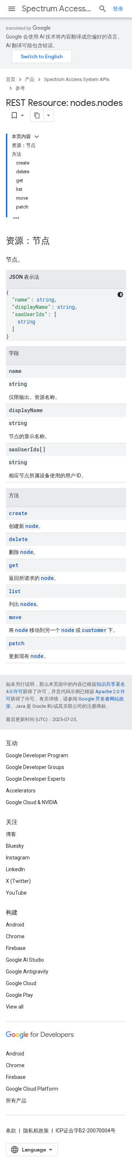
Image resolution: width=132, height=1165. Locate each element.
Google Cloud (21, 983)
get (13, 565)
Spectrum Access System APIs (57, 9)
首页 (10, 79)
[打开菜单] (11, 9)
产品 (29, 79)
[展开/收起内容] (36, 136)
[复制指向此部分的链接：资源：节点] (57, 241)
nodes (28, 603)
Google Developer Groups (35, 767)
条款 (11, 1130)
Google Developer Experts (35, 779)
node (31, 525)
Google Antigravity (27, 971)
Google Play (19, 995)
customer (94, 629)
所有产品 (16, 1100)
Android (15, 925)
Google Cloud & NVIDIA (32, 802)
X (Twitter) (18, 881)
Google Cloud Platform (32, 1089)
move (15, 617)
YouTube (16, 893)
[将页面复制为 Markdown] (37, 115)
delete (18, 539)
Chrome (15, 936)
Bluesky (15, 846)
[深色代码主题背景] (120, 294)
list (15, 591)
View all (14, 1007)
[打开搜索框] (102, 8)
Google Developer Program (37, 755)
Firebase (16, 948)
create (18, 513)
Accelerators (21, 791)
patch (17, 643)
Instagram (18, 858)
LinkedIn (15, 869)
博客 (11, 834)
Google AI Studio (25, 960)
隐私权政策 (36, 1130)
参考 (20, 88)
